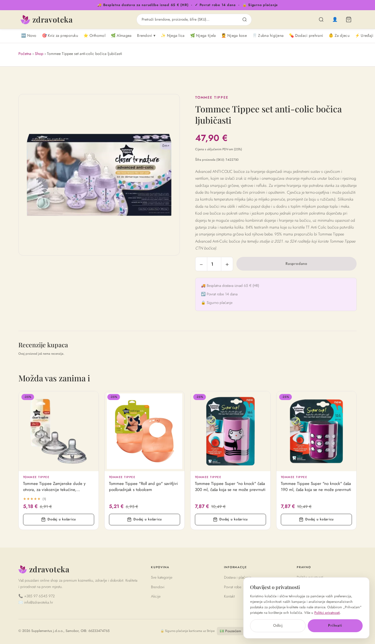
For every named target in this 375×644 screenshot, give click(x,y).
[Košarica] (348, 19)
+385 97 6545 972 (39, 596)
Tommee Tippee (211, 97)
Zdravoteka (52, 19)
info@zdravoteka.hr (38, 602)
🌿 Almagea (121, 35)
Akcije (156, 596)
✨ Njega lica (172, 35)
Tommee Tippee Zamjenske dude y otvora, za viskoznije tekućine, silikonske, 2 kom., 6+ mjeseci (54, 487)
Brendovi (157, 587)
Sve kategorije (161, 577)
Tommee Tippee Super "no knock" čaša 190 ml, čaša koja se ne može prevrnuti (316, 487)
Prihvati (335, 625)
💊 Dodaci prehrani (306, 35)
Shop (39, 53)
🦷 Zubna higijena (268, 35)
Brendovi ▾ (146, 35)
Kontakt (229, 596)
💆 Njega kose (234, 35)
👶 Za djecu (339, 35)
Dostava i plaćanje (237, 577)
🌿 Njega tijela (203, 35)
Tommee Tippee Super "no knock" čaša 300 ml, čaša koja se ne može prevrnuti (230, 487)
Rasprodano (296, 263)
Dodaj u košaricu (61, 519)
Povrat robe (232, 587)
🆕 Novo (29, 35)
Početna (24, 53)
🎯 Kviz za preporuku (60, 35)
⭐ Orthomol (94, 35)
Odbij (277, 625)
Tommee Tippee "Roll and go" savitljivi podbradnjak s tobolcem (143, 487)
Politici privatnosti (327, 612)
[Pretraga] (321, 19)
